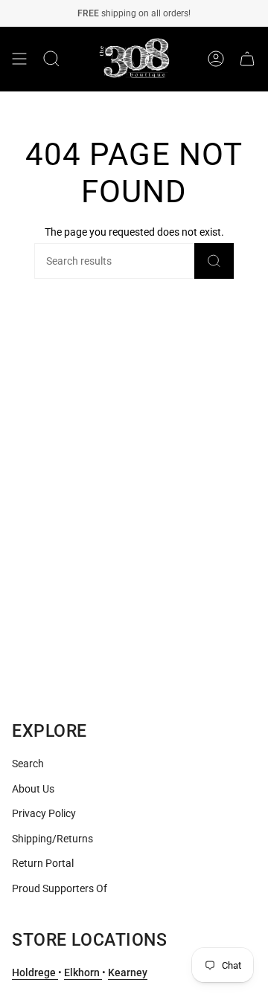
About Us (33, 789)
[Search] (214, 261)
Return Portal (43, 863)
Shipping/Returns (52, 839)
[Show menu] (19, 59)
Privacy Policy (44, 813)
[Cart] (247, 59)
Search (28, 763)
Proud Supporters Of (59, 888)
